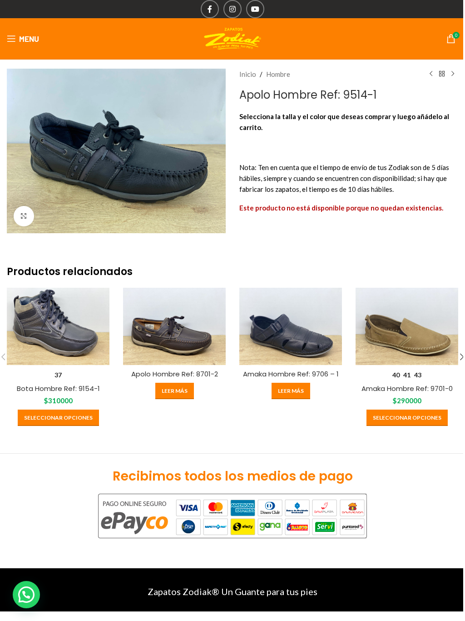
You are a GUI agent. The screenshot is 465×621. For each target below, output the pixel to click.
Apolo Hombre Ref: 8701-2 (174, 374)
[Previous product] (430, 74)
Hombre (278, 74)
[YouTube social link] (255, 9)
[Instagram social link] (232, 9)
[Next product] (452, 74)
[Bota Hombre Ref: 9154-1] (58, 326)
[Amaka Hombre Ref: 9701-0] (407, 326)
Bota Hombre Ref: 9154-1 (58, 388)
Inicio (247, 74)
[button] (26, 594)
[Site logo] (232, 38)
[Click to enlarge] (24, 216)
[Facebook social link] (210, 9)
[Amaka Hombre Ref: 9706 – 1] (290, 326)
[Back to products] (441, 74)
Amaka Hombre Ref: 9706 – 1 (291, 374)
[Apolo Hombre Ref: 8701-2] (174, 326)
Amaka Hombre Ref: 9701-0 (407, 388)
